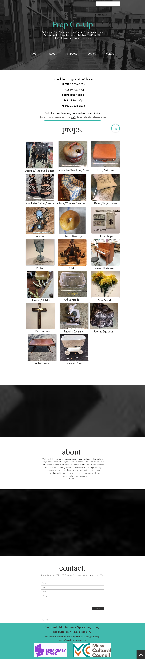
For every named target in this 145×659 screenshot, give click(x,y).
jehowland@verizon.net (94, 118)
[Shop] (115, 128)
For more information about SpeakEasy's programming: (72, 636)
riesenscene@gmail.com (58, 118)
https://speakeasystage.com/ (72, 639)
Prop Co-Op (72, 24)
